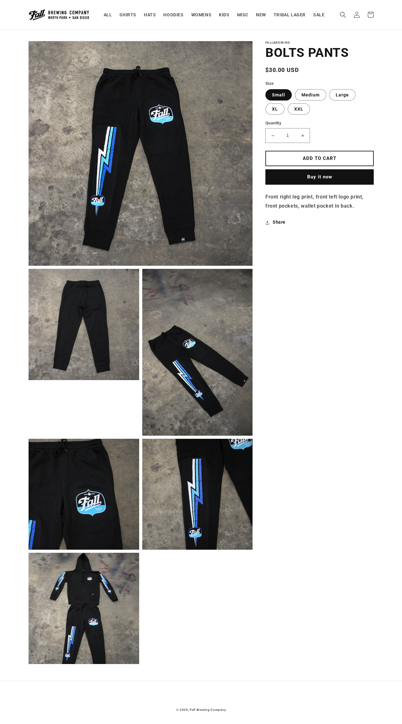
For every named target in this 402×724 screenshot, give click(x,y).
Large (342, 95)
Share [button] (279, 222)
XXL (298, 109)
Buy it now (319, 177)
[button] (343, 15)
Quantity (273, 123)
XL (275, 109)
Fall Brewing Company (208, 709)
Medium (311, 95)
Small (278, 95)
